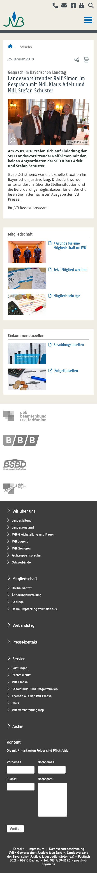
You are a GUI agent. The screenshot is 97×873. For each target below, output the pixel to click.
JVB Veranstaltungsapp (28, 710)
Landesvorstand (23, 527)
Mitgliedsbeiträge (66, 296)
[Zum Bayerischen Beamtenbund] (24, 440)
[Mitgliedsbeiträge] (27, 304)
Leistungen (20, 668)
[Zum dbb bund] (24, 415)
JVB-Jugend (20, 541)
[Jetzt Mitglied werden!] (27, 277)
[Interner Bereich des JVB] (80, 6)
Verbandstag (23, 625)
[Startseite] (10, 46)
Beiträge (18, 602)
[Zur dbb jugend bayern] (24, 488)
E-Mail (12, 779)
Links (15, 703)
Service (18, 658)
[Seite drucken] (85, 59)
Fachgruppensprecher (27, 555)
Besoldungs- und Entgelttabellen (35, 689)
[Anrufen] (53, 6)
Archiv (17, 726)
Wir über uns (23, 511)
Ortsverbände (21, 562)
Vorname (14, 762)
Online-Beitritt (22, 588)
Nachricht (45, 779)
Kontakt (18, 849)
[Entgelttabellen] (27, 378)
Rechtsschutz (21, 675)
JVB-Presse (20, 682)
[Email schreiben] (63, 6)
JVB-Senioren (21, 548)
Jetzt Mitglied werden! (70, 270)
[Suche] (89, 6)
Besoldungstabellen (68, 345)
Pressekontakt (24, 642)
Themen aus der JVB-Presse (32, 696)
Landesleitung (22, 520)
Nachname (46, 762)
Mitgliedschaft (24, 578)
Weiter (15, 829)
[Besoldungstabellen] (27, 353)
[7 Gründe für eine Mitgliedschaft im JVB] (27, 251)
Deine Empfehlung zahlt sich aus (34, 609)
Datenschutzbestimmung (66, 849)
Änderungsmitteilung (27, 595)
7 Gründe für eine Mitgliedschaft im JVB (69, 245)
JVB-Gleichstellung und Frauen (33, 534)
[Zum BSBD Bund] (24, 464)
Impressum (36, 849)
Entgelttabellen (66, 371)
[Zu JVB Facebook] (72, 6)
